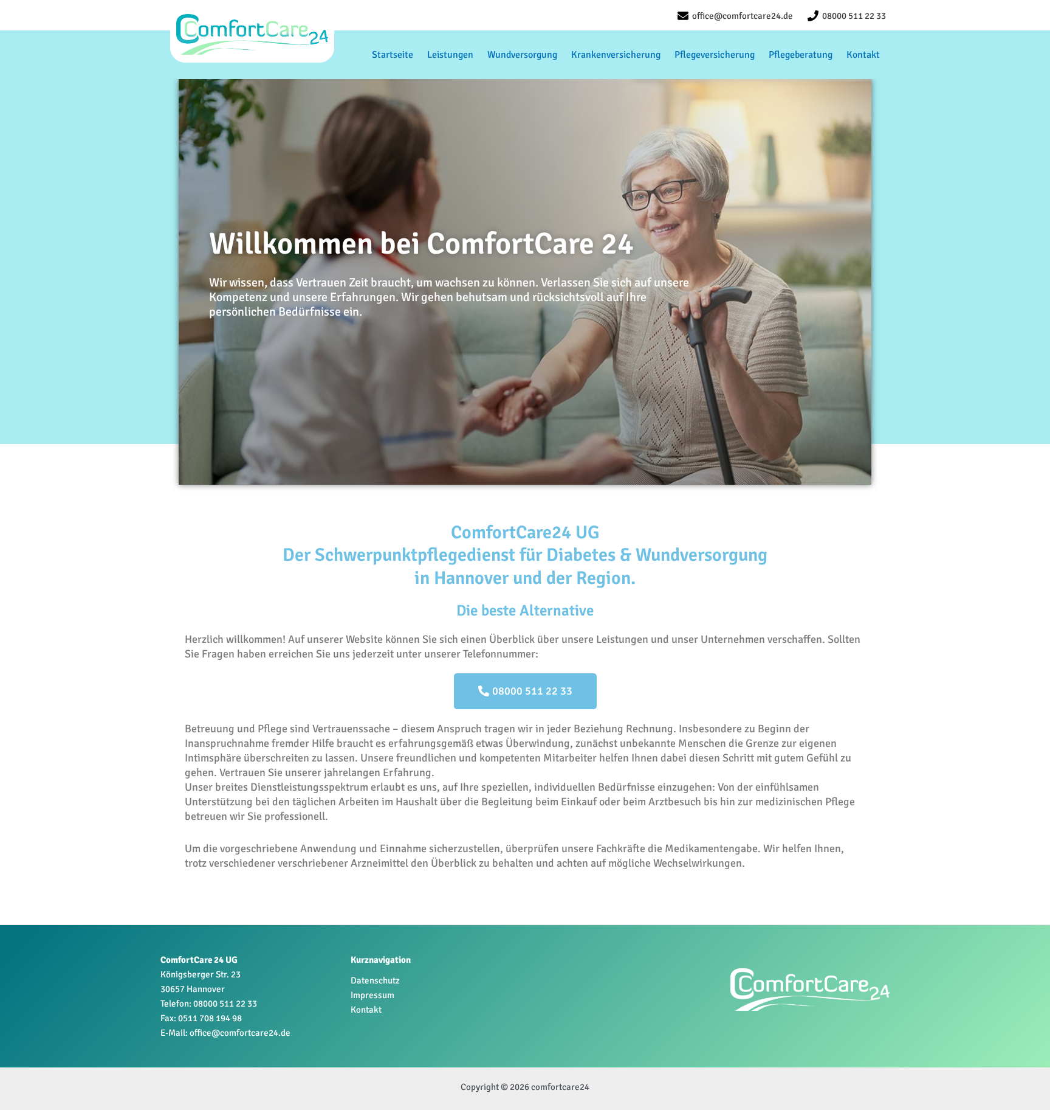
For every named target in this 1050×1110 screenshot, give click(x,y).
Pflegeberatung (800, 55)
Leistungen (450, 55)
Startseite (392, 55)
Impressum (372, 995)
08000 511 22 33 (225, 1003)
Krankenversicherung (616, 55)
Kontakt (863, 55)
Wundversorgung (522, 55)
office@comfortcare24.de (240, 1032)
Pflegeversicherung (714, 55)
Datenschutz (375, 980)
